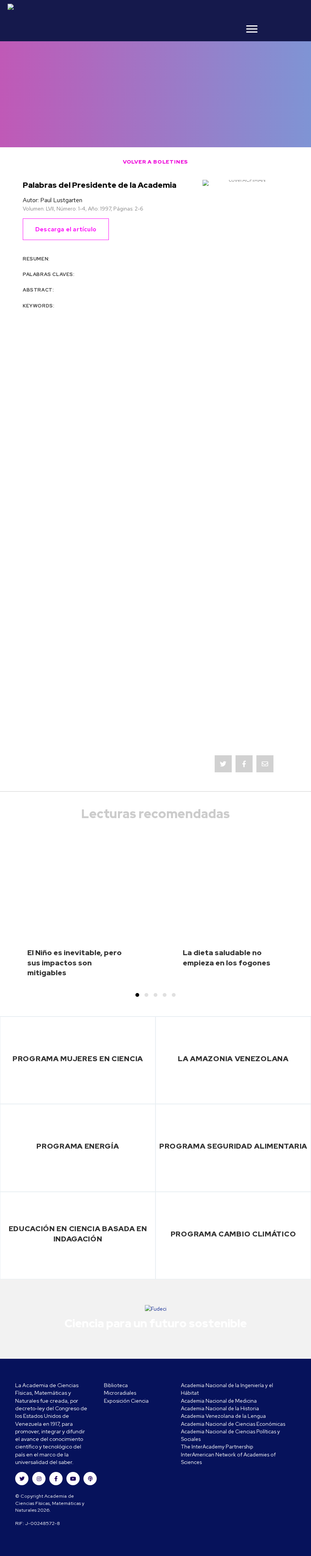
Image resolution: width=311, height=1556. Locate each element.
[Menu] (252, 29)
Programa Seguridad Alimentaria (233, 1146)
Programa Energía (77, 1146)
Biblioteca (116, 1385)
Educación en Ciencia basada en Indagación (78, 1234)
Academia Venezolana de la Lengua (223, 1416)
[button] (137, 995)
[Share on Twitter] (223, 763)
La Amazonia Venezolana (233, 1058)
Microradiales (120, 1392)
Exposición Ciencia (126, 1400)
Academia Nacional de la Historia (220, 1408)
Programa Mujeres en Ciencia (78, 1058)
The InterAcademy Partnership (217, 1446)
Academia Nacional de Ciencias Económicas (233, 1423)
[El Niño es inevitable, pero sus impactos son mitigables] (78, 913)
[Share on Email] (264, 763)
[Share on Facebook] (244, 763)
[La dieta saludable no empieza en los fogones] (233, 913)
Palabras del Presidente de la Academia (99, 185)
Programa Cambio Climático (233, 1234)
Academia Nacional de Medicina (219, 1400)
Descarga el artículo (65, 229)
